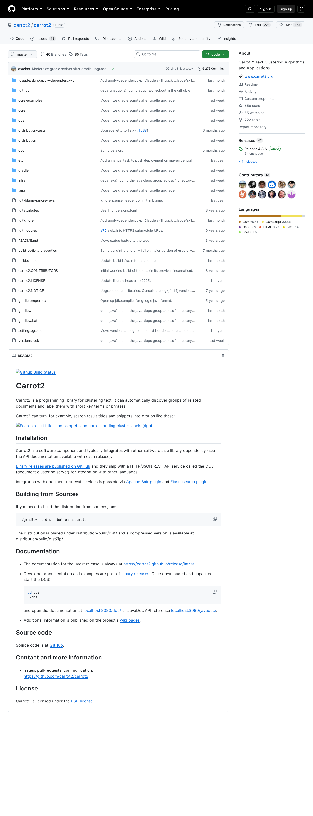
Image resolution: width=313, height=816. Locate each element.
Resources (84, 8)
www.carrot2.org (259, 76)
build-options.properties (37, 250)
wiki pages (130, 620)
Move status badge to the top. (124, 240)
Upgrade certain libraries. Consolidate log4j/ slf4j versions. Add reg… (155, 290)
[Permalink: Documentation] (12, 551)
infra (21, 180)
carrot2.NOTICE (31, 290)
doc (21, 150)
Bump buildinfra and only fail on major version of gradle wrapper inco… (156, 250)
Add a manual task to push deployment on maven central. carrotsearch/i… (159, 160)
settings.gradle (30, 330)
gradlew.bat (27, 320)
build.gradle (27, 260)
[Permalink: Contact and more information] (12, 657)
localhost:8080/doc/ (102, 610)
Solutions (56, 8)
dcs (21, 120)
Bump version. (111, 150)
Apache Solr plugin (143, 481)
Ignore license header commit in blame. (131, 200)
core (21, 110)
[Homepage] (12, 9)
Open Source (115, 8)
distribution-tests (31, 130)
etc (20, 160)
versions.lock (28, 340)
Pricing (172, 8)
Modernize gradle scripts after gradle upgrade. (69, 69)
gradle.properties (32, 300)
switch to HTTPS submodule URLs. (135, 230)
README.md (28, 240)
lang (21, 190)
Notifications (232, 25)
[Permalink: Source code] (12, 632)
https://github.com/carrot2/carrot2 (56, 676)
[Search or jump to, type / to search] (250, 9)
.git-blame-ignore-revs (36, 200)
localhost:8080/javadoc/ (193, 610)
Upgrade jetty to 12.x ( (118, 130)
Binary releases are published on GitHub (53, 466)
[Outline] (222, 355)
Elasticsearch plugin (188, 481)
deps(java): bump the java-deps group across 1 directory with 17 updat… (159, 180)
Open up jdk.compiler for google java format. (136, 300)
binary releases (135, 573)
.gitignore (26, 220)
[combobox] (169, 54)
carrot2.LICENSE (31, 280)
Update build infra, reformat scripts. (128, 260)
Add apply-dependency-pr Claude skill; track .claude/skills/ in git (152, 80)
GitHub (56, 645)
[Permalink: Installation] (12, 437)
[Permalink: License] (12, 688)
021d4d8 (172, 68)
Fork (262, 25)
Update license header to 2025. (125, 280)
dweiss (24, 69)
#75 (103, 230)
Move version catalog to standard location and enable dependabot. (154, 330)
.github (24, 90)
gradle (23, 170)
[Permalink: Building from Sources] (12, 494)
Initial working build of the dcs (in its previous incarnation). (146, 270)
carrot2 (22, 25)
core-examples (30, 100)
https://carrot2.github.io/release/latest (158, 563)
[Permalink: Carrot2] (12, 385)
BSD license (82, 701)
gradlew (24, 310)
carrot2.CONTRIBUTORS (38, 270)
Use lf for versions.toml (118, 210)
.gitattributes (28, 210)
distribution (27, 140)
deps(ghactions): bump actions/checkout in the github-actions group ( (156, 90)
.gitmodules (27, 230)
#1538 (141, 130)
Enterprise (146, 8)
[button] (215, 518)
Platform (30, 8)
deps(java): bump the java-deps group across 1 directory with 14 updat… (159, 310)
